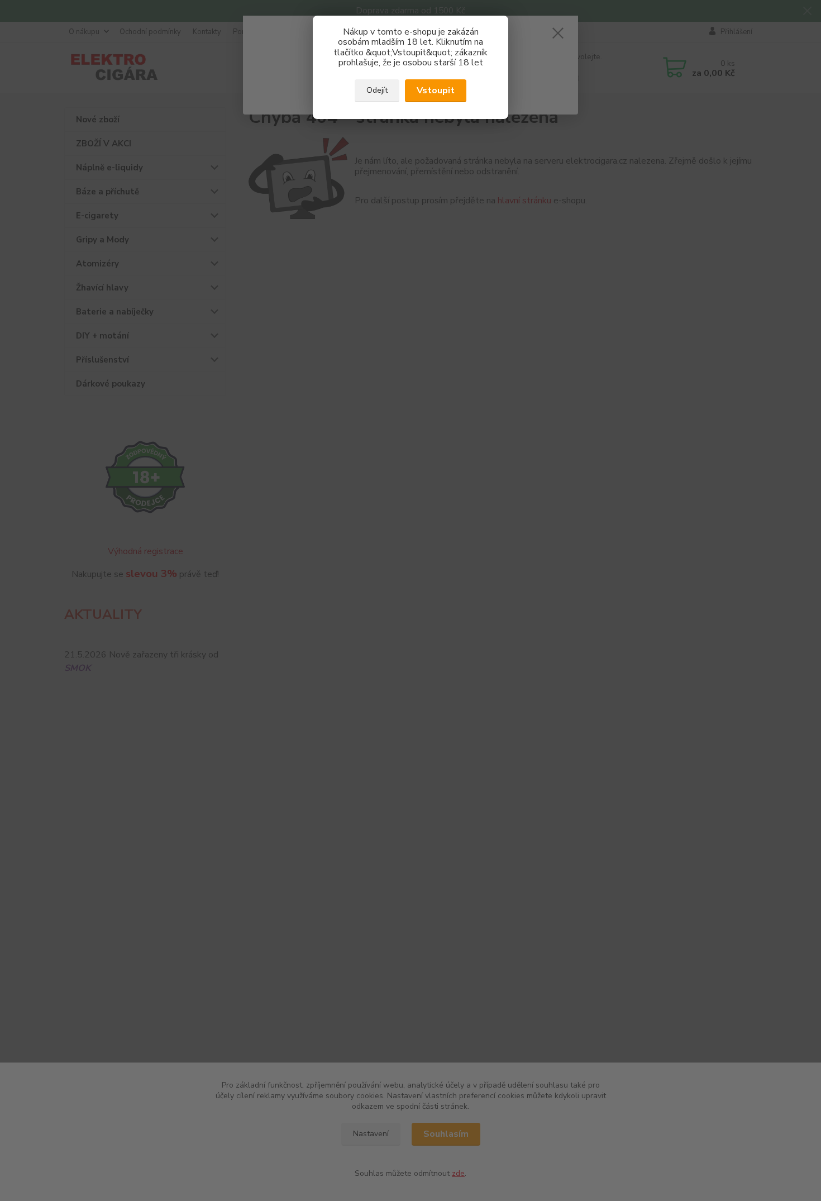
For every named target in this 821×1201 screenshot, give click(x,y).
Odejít (377, 90)
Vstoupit (436, 90)
